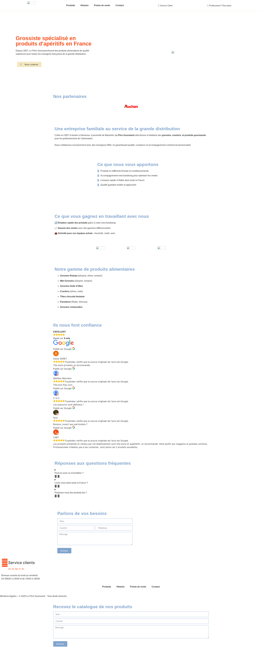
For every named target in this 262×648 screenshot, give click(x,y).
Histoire (85, 5)
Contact (120, 5)
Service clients (21, 562)
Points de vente (102, 5)
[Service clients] (4, 562)
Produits (70, 5)
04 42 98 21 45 (16, 569)
